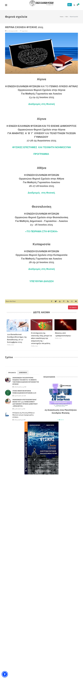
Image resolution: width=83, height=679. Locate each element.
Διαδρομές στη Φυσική (41, 104)
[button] (58, 419)
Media (9, 344)
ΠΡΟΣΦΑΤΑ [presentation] (12, 372)
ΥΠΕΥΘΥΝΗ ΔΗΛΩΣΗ (41, 281)
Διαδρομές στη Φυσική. (41, 192)
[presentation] (78, 333)
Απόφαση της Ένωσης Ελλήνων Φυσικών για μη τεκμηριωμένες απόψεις (23, 415)
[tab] (12, 372)
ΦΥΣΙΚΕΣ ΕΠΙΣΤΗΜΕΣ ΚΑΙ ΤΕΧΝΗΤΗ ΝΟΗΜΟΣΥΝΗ (41, 147)
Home (61, 16)
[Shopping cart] (77, 4)
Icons (12, 344)
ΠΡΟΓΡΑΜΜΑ (41, 153)
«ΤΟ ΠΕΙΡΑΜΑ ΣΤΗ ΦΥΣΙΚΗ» (41, 231)
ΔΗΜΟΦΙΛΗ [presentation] (23, 372)
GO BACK (73, 307)
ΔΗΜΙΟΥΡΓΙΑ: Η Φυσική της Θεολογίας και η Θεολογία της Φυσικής (60, 408)
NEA (66, 16)
